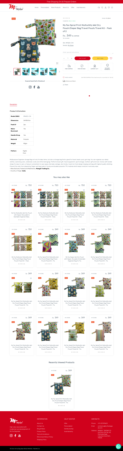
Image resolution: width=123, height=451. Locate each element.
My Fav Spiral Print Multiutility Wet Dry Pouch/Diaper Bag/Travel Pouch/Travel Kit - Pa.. (48, 259)
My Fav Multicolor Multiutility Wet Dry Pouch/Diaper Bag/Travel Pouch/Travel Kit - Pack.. (48, 215)
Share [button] (66, 85)
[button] (59, 72)
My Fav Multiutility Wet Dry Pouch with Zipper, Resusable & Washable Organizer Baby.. (21, 215)
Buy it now (100, 58)
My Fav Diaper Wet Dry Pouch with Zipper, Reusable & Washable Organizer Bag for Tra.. (74, 259)
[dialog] (102, 7)
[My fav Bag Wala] (15, 7)
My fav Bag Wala (19, 448)
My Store (108, 18)
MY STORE (14, 185)
